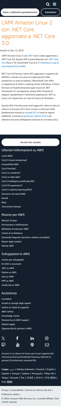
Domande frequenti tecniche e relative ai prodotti (26, 237)
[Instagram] (52, 338)
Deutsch (40, 369)
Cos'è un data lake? (11, 177)
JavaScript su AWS (10, 285)
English (50, 369)
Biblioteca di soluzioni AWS (15, 228)
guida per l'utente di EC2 (36, 116)
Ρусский (14, 377)
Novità (5, 198)
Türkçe (5, 377)
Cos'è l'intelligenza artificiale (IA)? (18, 181)
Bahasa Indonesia (25, 369)
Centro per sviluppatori (13, 259)
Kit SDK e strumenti (11, 263)
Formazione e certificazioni (15, 224)
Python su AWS (9, 272)
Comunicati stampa (11, 206)
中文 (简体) (50, 377)
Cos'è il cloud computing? (14, 160)
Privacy (5, 390)
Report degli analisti (11, 241)
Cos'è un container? (11, 172)
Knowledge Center (11, 315)
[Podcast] (37, 345)
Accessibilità (17, 390)
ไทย (22, 377)
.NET (30, 55)
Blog (4, 202)
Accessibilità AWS (10, 164)
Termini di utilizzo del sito (38, 390)
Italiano (25, 373)
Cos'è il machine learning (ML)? (17, 189)
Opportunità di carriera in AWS (17, 328)
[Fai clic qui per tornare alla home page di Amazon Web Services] (8, 4)
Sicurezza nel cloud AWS (13, 193)
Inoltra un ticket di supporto (15, 307)
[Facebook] (23, 338)
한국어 (39, 377)
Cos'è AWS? (7, 155)
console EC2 (31, 112)
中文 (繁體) (7, 382)
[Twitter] (9, 338)
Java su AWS (8, 276)
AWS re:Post (7, 311)
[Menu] (54, 3)
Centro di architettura (12, 233)
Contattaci (7, 299)
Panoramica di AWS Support (15, 320)
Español (5, 373)
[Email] (52, 345)
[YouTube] (23, 345)
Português (37, 373)
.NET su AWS (8, 268)
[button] (20, 12)
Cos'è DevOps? (9, 168)
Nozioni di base (9, 220)
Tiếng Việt (49, 373)
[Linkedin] (37, 338)
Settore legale (8, 324)
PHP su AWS (8, 280)
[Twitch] (9, 345)
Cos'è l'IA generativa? (12, 185)
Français (16, 373)
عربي (12, 369)
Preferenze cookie (10, 394)
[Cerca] (48, 3)
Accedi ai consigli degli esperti (16, 303)
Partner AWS (8, 245)
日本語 (30, 377)
